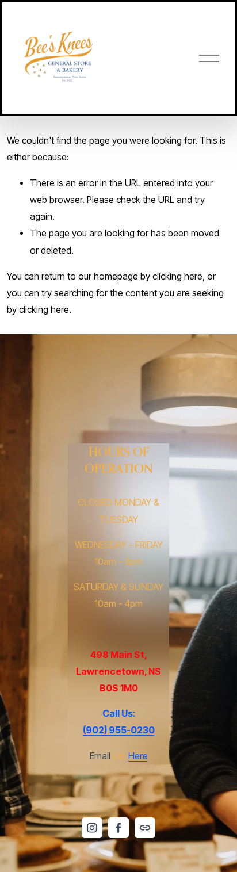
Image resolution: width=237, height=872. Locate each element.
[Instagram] (92, 827)
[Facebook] (118, 827)
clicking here (177, 276)
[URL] (145, 827)
